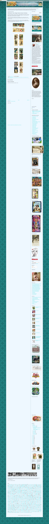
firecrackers (17, 494)
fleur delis (28, 494)
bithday (15, 487)
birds (10, 487)
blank (17, 487)
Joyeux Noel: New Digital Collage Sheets (38, 318)
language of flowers (38, 499)
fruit (37, 495)
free (22, 495)
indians (17, 498)
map (23, 500)
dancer (9, 491)
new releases (23, 503)
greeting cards (23, 496)
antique (40, 485)
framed (18, 495)
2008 (33, 443)
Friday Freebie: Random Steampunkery (38, 340)
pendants (24, 504)
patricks (14, 504)
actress (35, 484)
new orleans (20, 503)
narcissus (22, 502)
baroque (15, 486)
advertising (40, 484)
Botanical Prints (34, 133)
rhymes (36, 506)
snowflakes (32, 508)
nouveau (40, 503)
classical (31, 489)
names (20, 502)
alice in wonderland (10, 485)
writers (23, 512)
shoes (10, 508)
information (21, 498)
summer (40, 509)
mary (33, 500)
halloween (31, 496)
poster (31, 505)
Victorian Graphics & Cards (35, 116)
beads (27, 486)
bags (11, 486)
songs (38, 508)
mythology (12, 502)
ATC (18, 484)
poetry (22, 505)
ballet (13, 486)
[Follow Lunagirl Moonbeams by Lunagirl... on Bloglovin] (35, 256)
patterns (19, 504)
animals (37, 485)
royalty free (24, 507)
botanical (27, 487)
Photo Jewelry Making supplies (35, 291)
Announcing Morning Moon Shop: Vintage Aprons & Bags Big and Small (38, 337)
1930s (10, 484)
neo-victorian (39, 502)
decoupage (29, 491)
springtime (14, 509)
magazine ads (9, 500)
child (29, 488)
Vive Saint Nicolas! (37, 321)
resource (29, 506)
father (34, 493)
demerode (32, 491)
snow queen (29, 508)
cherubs (23, 488)
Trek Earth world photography (35, 301)
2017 (33, 435)
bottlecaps (30, 487)
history (33, 497)
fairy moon (17, 493)
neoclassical (9, 503)
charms (18, 488)
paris (12, 504)
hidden (31, 497)
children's (35, 488)
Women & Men (33, 120)
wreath (21, 512)
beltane (8, 487)
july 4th (22, 499)
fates (33, 493)
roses (16, 507)
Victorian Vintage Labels (34, 123)
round (21, 507)
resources (31, 506)
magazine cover (12, 500)
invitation (30, 498)
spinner (40, 508)
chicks (27, 488)
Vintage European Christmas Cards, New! (37, 325)
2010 (33, 441)
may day (38, 500)
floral (30, 494)
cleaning (33, 489)
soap (34, 508)
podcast (18, 505)
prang (34, 505)
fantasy (28, 493)
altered (20, 485)
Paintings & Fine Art (34, 125)
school (34, 507)
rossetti (19, 507)
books (24, 487)
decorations (26, 491)
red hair (18, 506)
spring (11, 509)
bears (29, 486)
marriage (31, 500)
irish (34, 498)
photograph (33, 504)
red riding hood (20, 506)
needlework (36, 502)
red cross (15, 506)
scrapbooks (40, 507)
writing (25, 512)
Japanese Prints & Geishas (35, 130)
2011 (33, 440)
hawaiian (27, 497)
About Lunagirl (18, 6)
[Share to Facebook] (17, 76)
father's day (37, 493)
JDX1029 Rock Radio (34, 302)
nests (11, 503)
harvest (21, 497)
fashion (31, 493)
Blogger (30, 515)
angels (34, 485)
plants (14, 505)
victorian (40, 510)
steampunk (25, 509)
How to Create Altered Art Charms (35, 284)
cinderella (21, 489)
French (26, 484)
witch (8, 512)
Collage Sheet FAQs (34, 113)
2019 (33, 424)
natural (29, 502)
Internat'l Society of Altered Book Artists (36, 288)
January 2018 (34, 434)
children (32, 488)
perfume (26, 504)
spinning (8, 509)
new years (30, 503)
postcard (25, 505)
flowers (37, 494)
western (28, 511)
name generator (17, 502)
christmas (13, 489)
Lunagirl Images (33, 107)
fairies (11, 493)
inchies (11, 498)
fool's (9, 495)
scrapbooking (36, 507)
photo (30, 504)
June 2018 (34, 430)
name (14, 502)
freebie (30, 495)
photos (39, 504)
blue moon (22, 487)
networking (13, 503)
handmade (37, 496)
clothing (38, 489)
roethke (40, 506)
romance (10, 507)
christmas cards (18, 489)
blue (19, 487)
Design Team (33, 6)
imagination (9, 498)
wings (34, 511)
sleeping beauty (19, 508)
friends (33, 495)
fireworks (20, 494)
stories (30, 509)
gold (9, 496)
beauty (31, 486)
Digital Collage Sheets (27, 6)
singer (17, 508)
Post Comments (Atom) (12, 101)
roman (8, 507)
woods (19, 512)
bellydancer (39, 486)
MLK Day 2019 (37, 310)
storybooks (33, 509)
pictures (10, 505)
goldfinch (11, 496)
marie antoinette (28, 500)
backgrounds (9, 486)
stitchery (28, 509)
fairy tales (22, 493)
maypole (40, 500)
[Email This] (15, 76)
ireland (32, 498)
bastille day (18, 486)
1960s (16, 484)
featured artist (11, 494)
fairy (13, 493)
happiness (11, 497)
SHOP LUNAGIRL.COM (12, 6)
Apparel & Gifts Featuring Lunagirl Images (36, 297)
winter (37, 511)
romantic (14, 507)
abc (28, 484)
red (12, 506)
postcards (28, 505)
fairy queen (19, 493)
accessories (31, 484)
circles (23, 489)
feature (40, 493)
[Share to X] (16, 76)
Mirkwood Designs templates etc (35, 290)
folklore (40, 494)
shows (15, 508)
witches (11, 512)
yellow (27, 512)
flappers (25, 494)
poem (20, 505)
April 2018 (34, 432)
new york (36, 503)
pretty (40, 505)
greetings (26, 496)
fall (24, 493)
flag (23, 494)
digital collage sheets (38, 491)
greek (17, 496)
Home (7, 6)
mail (21, 500)
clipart (36, 489)
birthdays (13, 487)
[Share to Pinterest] (18, 76)
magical (17, 500)
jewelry (15, 499)
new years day (33, 503)
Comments (34, 267)
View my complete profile (34, 64)
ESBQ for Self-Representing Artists (36, 287)
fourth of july (16, 495)
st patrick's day (18, 509)
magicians (20, 500)
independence (14, 498)
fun (40, 495)
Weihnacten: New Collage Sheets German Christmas (36, 429)
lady (34, 499)
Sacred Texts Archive (34, 293)
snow (26, 508)
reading (8, 506)
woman (14, 512)
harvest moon (24, 497)
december (19, 491)
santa (26, 507)
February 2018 (34, 433)
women (16, 512)
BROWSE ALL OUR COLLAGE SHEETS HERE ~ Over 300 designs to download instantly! (36, 111)
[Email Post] (14, 76)
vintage (10, 511)
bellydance (36, 486)
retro (33, 506)
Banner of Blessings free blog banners (36, 286)
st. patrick (22, 509)
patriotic (17, 504)
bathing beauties (22, 486)
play (16, 505)
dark (13, 491)
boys (31, 487)
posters (33, 505)
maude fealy (35, 500)
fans (26, 493)
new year (27, 503)
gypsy (28, 496)
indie (18, 498)
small (24, 508)
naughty (33, 502)
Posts (33, 266)
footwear (11, 495)
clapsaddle (28, 489)
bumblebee (40, 487)
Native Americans (34, 129)
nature (31, 502)
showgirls (13, 508)
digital (34, 491)
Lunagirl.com (20, 21)
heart (29, 497)
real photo (11, 506)
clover (40, 489)
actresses (38, 484)
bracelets (34, 487)
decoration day (23, 491)
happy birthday (14, 497)
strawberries (36, 509)
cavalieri (8, 488)
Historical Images (34, 127)
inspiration (24, 498)
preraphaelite (37, 505)
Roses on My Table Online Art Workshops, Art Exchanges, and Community (36, 285)
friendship (35, 495)
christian (10, 489)
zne (30, 512)
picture (8, 505)
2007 (33, 444)
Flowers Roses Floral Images (35, 119)
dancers (11, 491)
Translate (37, 263)
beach (25, 486)
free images (25, 495)
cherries (21, 488)
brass (36, 487)
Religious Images (34, 126)
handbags (34, 496)
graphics (16, 496)
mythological (9, 502)
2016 (33, 436)
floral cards (34, 494)
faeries (9, 493)
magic (15, 500)
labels (29, 499)
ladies (32, 499)
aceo (33, 484)
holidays (39, 497)
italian (36, 498)
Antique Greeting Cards (34, 132)
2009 (33, 442)
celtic (12, 488)
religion (23, 506)
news (38, 503)
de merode (17, 491)
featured (8, 494)
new (15, 503)
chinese (37, 488)
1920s (8, 484)
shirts (8, 508)
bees (33, 486)
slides (22, 508)
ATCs (20, 484)
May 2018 (34, 431)
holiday (36, 497)
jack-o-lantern (39, 498)
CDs (23, 484)
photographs (36, 504)
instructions (27, 498)
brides (38, 487)
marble (25, 500)
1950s (14, 484)
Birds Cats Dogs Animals (34, 122)
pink (12, 505)
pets (28, 504)
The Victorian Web (34, 294)
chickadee (25, 488)
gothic (13, 496)
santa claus (29, 507)
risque (38, 506)
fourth (13, 495)
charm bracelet (15, 488)
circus (25, 489)
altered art (23, 485)
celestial (10, 488)
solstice (36, 508)
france (20, 495)
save (32, 507)
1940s (12, 484)
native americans (25, 502)
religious (26, 506)
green (19, 496)
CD (22, 484)
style (38, 509)
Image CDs (22, 6)
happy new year (18, 497)
